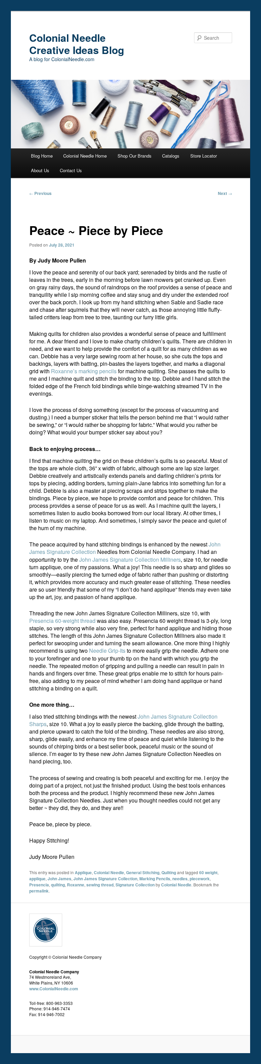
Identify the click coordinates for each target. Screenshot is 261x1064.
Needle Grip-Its (107, 650)
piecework (200, 879)
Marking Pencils (154, 879)
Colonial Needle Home (85, 155)
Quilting (168, 872)
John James (59, 879)
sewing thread (100, 885)
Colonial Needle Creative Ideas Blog (76, 43)
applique (37, 879)
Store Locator (203, 155)
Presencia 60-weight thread (62, 621)
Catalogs (170, 155)
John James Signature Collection (105, 879)
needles (180, 879)
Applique (83, 872)
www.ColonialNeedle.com (53, 989)
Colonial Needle (109, 872)
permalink (39, 891)
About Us (40, 170)
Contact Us (71, 170)
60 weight (208, 872)
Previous (40, 193)
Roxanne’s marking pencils (84, 371)
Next (225, 193)
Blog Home (42, 155)
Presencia (39, 885)
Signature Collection (135, 885)
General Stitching (142, 872)
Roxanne (75, 885)
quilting (58, 885)
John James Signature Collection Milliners (130, 559)
